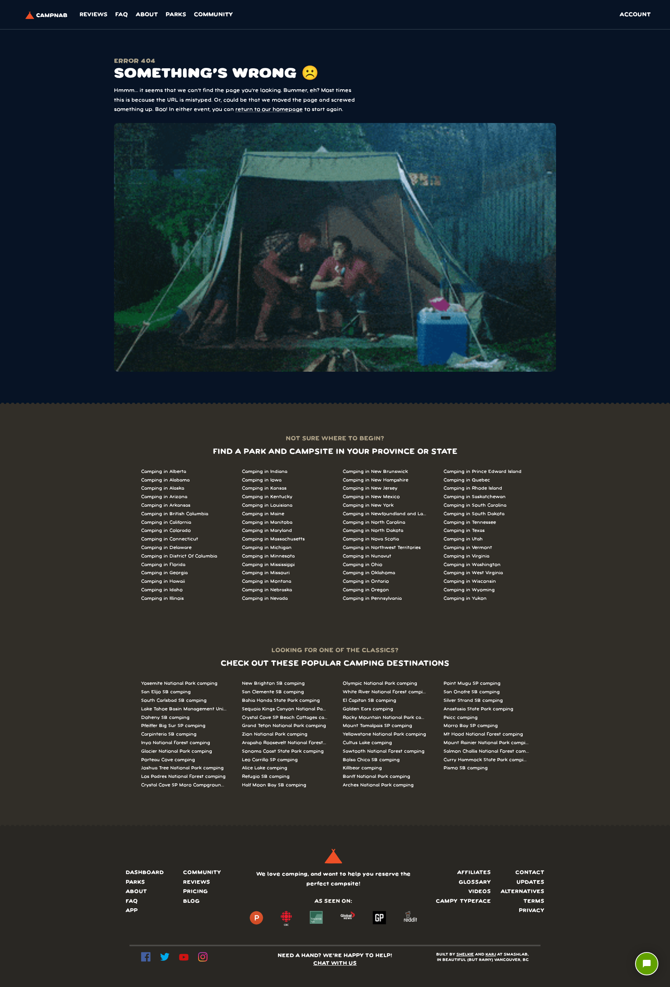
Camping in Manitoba (267, 522)
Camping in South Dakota (474, 514)
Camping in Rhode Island (473, 488)
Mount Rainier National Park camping (486, 743)
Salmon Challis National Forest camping (486, 751)
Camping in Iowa (261, 480)
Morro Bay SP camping (471, 726)
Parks (176, 14)
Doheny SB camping (165, 717)
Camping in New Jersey (370, 488)
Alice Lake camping (264, 768)
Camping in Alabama (165, 480)
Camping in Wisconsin (470, 581)
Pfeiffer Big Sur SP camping (173, 726)
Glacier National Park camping (176, 751)
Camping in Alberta (163, 471)
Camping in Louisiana (267, 505)
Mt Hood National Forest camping (483, 734)
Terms (533, 901)
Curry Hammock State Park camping (486, 760)
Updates (530, 882)
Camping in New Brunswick (375, 471)
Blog (191, 901)
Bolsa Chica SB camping (371, 760)
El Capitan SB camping (369, 700)
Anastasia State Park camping (478, 709)
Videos (479, 891)
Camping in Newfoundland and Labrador (385, 514)
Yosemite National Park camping (179, 683)
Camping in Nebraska (267, 590)
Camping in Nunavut (367, 556)
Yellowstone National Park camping (384, 734)
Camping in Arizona (164, 497)
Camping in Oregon (366, 590)
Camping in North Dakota (373, 530)
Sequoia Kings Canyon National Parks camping (284, 709)
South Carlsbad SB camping (174, 700)
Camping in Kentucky (267, 497)
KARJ (490, 954)
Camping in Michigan (267, 547)
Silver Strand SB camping (473, 700)
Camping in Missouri (266, 573)
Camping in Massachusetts (273, 539)
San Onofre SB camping (472, 692)
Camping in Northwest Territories (382, 547)
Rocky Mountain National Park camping (385, 717)
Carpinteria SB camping (169, 734)
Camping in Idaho (162, 590)
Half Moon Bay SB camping (274, 785)
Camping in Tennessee (470, 522)
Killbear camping (362, 768)
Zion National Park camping (274, 734)
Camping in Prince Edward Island (482, 471)
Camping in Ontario (366, 581)
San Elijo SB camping (166, 692)
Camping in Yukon (465, 598)
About (147, 14)
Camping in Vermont (468, 547)
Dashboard (145, 872)
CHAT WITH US (335, 963)
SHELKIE (465, 954)
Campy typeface (463, 901)
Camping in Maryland (267, 530)
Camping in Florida (163, 565)
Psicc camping (461, 717)
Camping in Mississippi (268, 565)
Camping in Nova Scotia (371, 539)
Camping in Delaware (166, 547)
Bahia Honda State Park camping (281, 700)
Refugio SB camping (266, 776)
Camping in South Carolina (475, 505)
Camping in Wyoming (469, 590)
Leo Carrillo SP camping (270, 760)
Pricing (195, 891)
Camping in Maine (263, 514)
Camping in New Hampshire (375, 480)
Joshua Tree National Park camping (182, 768)
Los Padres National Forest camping (183, 776)
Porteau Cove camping (168, 760)
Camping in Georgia (164, 573)
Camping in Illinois (162, 598)
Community (213, 14)
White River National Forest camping (385, 692)
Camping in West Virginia (473, 573)
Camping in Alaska (162, 488)
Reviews (93, 14)
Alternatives (522, 891)
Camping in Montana (266, 581)
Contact (529, 872)
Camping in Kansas (264, 488)
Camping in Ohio (362, 565)
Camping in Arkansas (165, 505)
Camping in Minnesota (268, 556)
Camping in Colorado (166, 530)
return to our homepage (269, 109)
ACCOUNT (635, 14)
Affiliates (474, 872)
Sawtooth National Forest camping (384, 751)
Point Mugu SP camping (472, 683)
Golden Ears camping (368, 709)
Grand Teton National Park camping (284, 726)
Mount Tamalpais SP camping (377, 726)
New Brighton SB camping (273, 683)
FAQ (121, 14)
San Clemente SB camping (273, 692)
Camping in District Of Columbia (179, 556)
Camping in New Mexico (371, 497)
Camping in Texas (464, 530)
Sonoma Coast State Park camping (283, 751)
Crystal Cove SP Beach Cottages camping (284, 717)
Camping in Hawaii (163, 581)
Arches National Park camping (378, 785)
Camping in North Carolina (374, 522)
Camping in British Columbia (174, 514)
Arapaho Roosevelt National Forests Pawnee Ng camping (284, 743)
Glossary (475, 882)
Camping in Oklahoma (369, 573)
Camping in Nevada (265, 598)
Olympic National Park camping (380, 683)
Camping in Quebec (467, 480)
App (132, 910)
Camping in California (166, 522)
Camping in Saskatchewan (475, 497)
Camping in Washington (472, 565)
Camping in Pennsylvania (372, 598)
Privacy (531, 910)
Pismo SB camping (466, 768)
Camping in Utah (463, 539)
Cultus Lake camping (367, 743)
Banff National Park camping (376, 776)
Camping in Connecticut (169, 539)
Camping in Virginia (466, 556)
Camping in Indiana (264, 471)
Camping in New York (368, 505)
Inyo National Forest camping (175, 743)
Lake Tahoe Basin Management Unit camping (183, 709)
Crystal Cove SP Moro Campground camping (183, 785)
